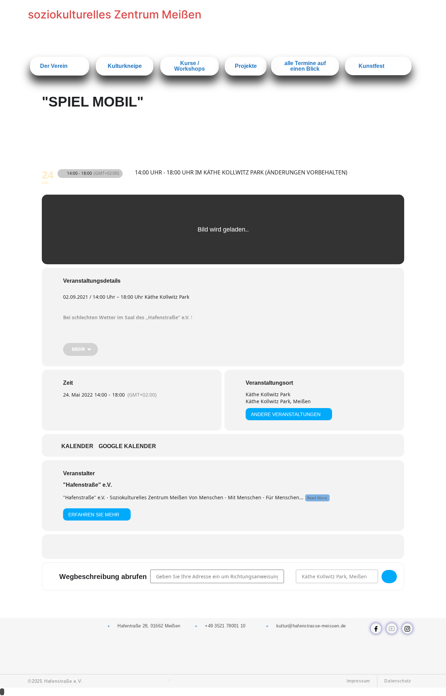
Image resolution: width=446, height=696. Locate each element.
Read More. (317, 497)
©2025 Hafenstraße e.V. (55, 681)
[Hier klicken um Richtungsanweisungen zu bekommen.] (389, 576)
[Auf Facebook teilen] (197, 546)
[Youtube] (391, 628)
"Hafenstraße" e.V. (87, 485)
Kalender (77, 446)
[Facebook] (376, 628)
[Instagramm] (407, 628)
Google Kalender (127, 446)
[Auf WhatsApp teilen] (214, 546)
